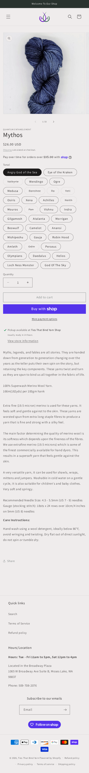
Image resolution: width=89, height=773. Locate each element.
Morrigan (61, 219)
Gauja (38, 237)
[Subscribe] (65, 710)
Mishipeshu (15, 237)
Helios (61, 256)
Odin (33, 247)
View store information (23, 341)
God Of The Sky (55, 265)
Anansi (56, 228)
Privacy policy (25, 764)
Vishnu (49, 209)
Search (12, 614)
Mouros (12, 209)
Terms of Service (19, 623)
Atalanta (39, 219)
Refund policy (17, 633)
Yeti (70, 192)
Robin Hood (60, 237)
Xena (29, 200)
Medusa (12, 191)
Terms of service (45, 764)
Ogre (57, 181)
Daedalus (39, 256)
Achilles (48, 200)
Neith (71, 201)
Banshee (37, 192)
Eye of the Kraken (60, 172)
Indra (68, 209)
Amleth (12, 246)
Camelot (36, 228)
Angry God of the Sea (22, 172)
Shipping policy (66, 764)
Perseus (51, 246)
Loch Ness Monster (20, 265)
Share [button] (11, 561)
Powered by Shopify (50, 757)
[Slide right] (53, 121)
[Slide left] (35, 121)
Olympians (14, 256)
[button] (8, 16)
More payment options (44, 318)
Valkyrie (15, 182)
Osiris (11, 200)
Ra (55, 192)
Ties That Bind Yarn (28, 757)
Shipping (7, 150)
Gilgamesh (14, 219)
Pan (33, 210)
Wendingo (36, 181)
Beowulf (13, 228)
